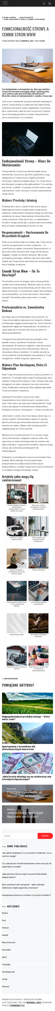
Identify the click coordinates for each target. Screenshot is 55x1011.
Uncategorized (11, 679)
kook (42, 41)
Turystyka (6, 964)
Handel (5, 935)
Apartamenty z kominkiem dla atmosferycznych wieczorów (18, 748)
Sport (4, 957)
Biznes (5, 913)
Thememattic (17, 1005)
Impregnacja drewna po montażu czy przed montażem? (26, 895)
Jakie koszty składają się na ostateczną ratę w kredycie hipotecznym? (26, 778)
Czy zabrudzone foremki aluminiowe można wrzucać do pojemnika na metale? (26, 865)
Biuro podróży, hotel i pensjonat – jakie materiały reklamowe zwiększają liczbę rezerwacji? (23, 886)
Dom (4, 920)
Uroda (4, 979)
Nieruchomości (8, 942)
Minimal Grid (34, 1003)
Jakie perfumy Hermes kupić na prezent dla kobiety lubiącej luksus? (24, 875)
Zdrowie (5, 986)
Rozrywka (6, 950)
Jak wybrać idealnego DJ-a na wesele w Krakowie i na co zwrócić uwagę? (27, 854)
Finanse (5, 928)
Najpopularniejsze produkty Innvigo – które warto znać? (26, 718)
